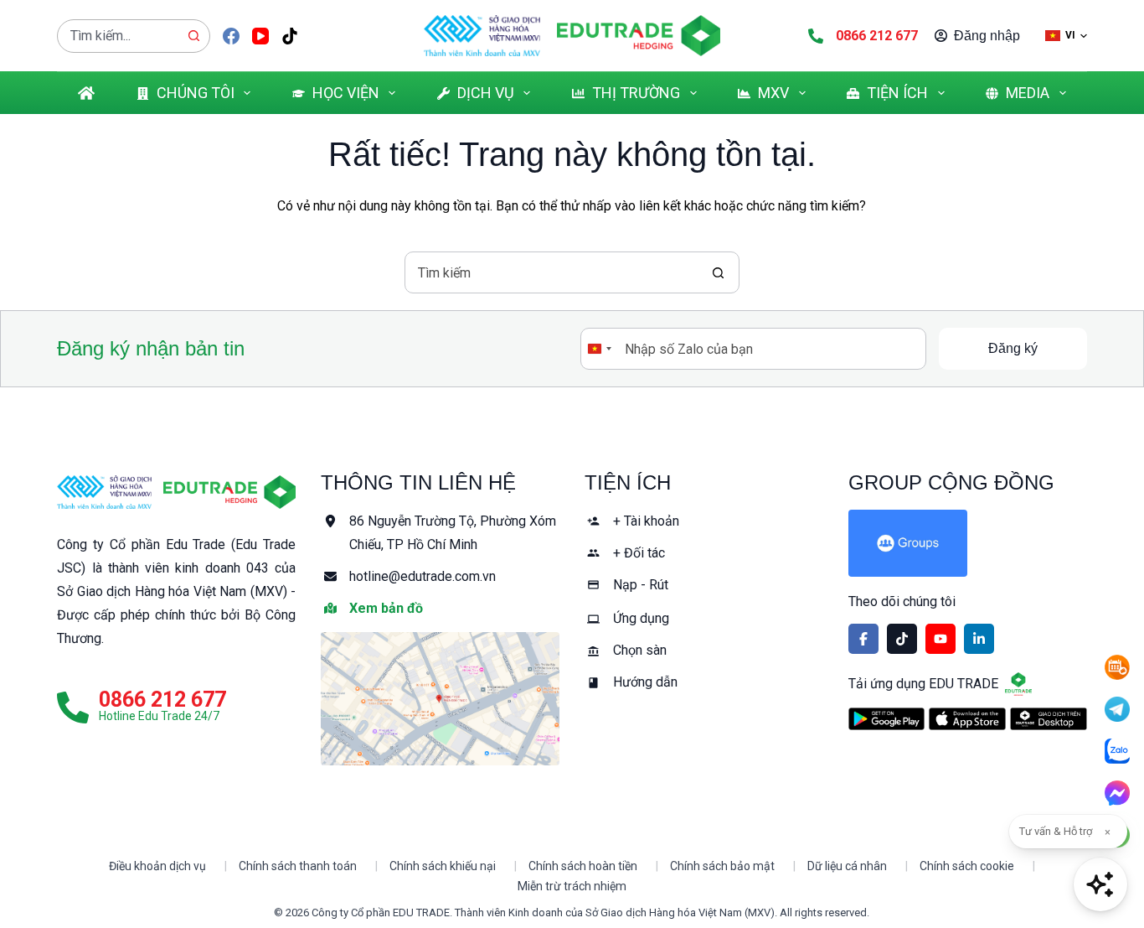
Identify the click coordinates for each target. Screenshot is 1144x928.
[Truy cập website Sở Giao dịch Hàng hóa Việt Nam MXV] (482, 36)
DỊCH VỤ (485, 92)
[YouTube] (260, 36)
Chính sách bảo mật (722, 866)
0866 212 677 (877, 36)
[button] (1066, 35)
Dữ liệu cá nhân (847, 866)
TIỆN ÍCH (897, 92)
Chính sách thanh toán (298, 866)
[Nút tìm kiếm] (193, 36)
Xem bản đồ (386, 608)
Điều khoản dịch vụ (157, 866)
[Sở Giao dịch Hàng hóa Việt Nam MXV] (104, 492)
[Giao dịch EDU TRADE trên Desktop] (1048, 719)
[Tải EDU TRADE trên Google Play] (886, 719)
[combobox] (118, 36)
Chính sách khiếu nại (442, 866)
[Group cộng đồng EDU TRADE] (967, 543)
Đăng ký (1013, 348)
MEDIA (1027, 92)
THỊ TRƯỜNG (636, 92)
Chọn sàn (640, 650)
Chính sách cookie (967, 866)
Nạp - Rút (640, 585)
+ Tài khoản (646, 521)
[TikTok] (289, 36)
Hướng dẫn (645, 682)
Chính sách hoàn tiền (582, 866)
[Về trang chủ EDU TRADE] (638, 36)
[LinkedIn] (979, 639)
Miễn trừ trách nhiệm (572, 886)
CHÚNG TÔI (195, 92)
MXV (773, 92)
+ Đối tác (639, 553)
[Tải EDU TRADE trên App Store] (967, 719)
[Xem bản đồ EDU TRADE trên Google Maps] (440, 698)
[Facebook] (231, 36)
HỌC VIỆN (345, 92)
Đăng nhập (987, 36)
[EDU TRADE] (229, 492)
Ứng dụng (641, 618)
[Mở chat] (1100, 884)
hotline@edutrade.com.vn (422, 576)
